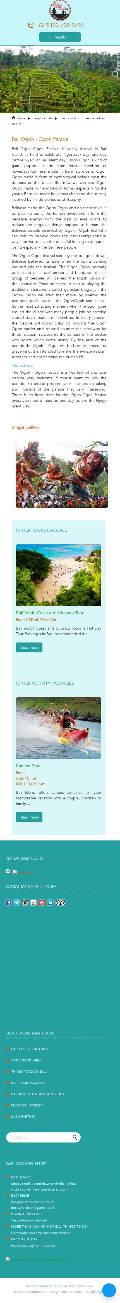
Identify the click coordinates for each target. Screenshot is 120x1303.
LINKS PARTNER (23, 1116)
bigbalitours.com (51, 1286)
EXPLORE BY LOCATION (29, 1049)
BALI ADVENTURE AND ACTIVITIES (37, 1094)
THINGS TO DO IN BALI (29, 1071)
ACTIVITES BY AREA (26, 1060)
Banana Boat (28, 766)
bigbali (102, 1292)
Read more (29, 647)
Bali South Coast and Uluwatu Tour (49, 613)
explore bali (43, 118)
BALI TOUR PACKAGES (28, 1083)
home (21, 118)
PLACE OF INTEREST (27, 1105)
